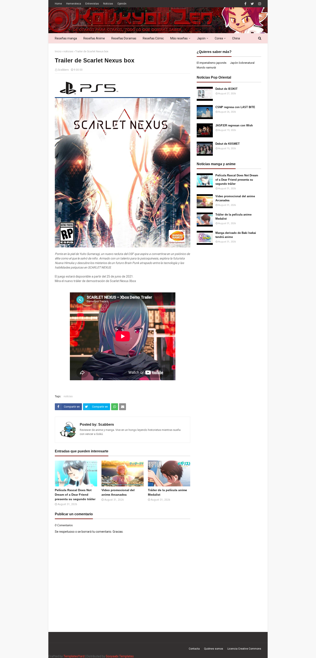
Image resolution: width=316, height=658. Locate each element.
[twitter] (252, 4)
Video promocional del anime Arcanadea (118, 492)
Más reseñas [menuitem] (179, 38)
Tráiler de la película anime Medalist (167, 492)
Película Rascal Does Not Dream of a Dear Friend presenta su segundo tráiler (75, 494)
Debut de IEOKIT (226, 88)
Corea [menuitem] (219, 38)
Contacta (194, 648)
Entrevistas (92, 3)
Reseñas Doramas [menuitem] (123, 38)
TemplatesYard (73, 656)
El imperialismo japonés (211, 62)
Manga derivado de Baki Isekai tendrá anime (235, 235)
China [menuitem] (236, 38)
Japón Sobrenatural (242, 62)
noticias (68, 51)
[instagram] (259, 4)
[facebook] (245, 4)
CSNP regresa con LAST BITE (235, 107)
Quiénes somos (213, 648)
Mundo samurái (206, 67)
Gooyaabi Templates (120, 656)
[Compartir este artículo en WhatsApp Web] (114, 406)
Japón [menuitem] (201, 38)
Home (58, 3)
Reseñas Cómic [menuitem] (153, 38)
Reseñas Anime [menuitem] (94, 38)
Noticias (108, 3)
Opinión (121, 3)
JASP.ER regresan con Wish (234, 125)
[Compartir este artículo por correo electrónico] (122, 406)
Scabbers (63, 69)
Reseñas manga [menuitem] (66, 38)
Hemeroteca (73, 3)
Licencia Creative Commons (244, 648)
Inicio (58, 51)
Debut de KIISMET (227, 143)
